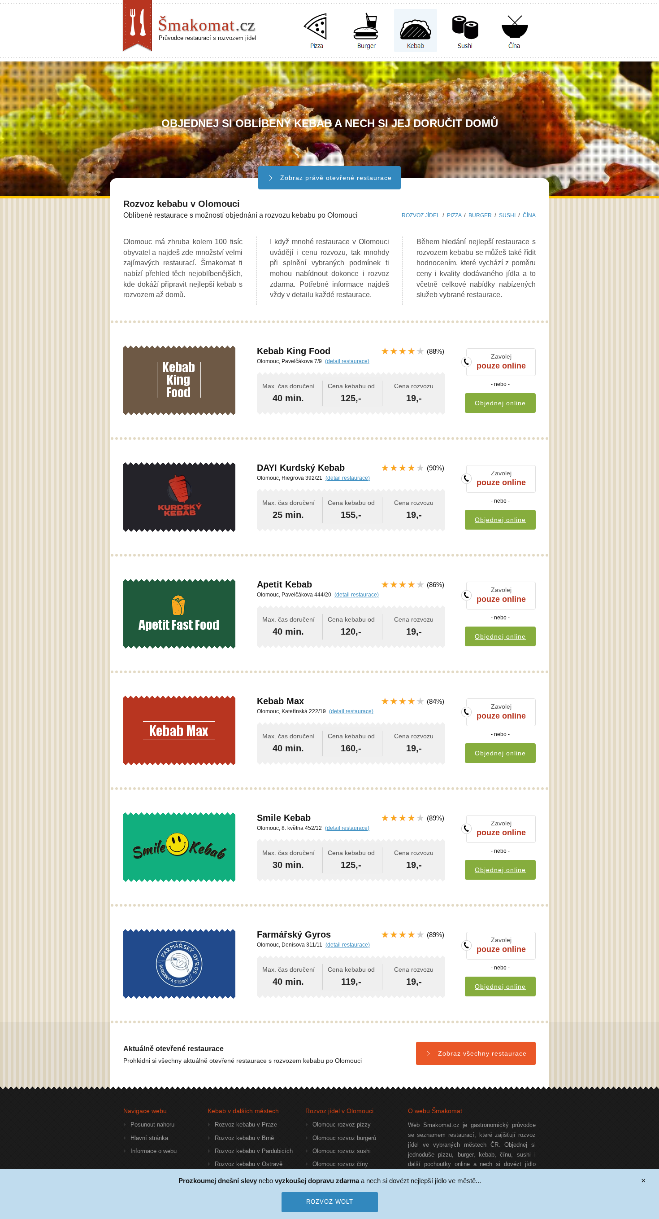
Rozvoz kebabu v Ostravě (248, 1164)
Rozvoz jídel (421, 215)
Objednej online (500, 403)
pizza (454, 215)
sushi (507, 215)
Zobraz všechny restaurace (482, 1053)
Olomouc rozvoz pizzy (341, 1124)
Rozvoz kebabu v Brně (244, 1138)
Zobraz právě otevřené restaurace (336, 177)
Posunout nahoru (152, 1124)
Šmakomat (206, 24)
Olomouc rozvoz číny (340, 1164)
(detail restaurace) (347, 361)
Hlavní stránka (149, 1138)
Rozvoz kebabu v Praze (246, 1124)
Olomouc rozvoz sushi (341, 1151)
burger (480, 215)
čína (529, 215)
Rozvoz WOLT (329, 1201)
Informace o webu (153, 1151)
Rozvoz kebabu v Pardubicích (254, 1151)
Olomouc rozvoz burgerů (344, 1138)
